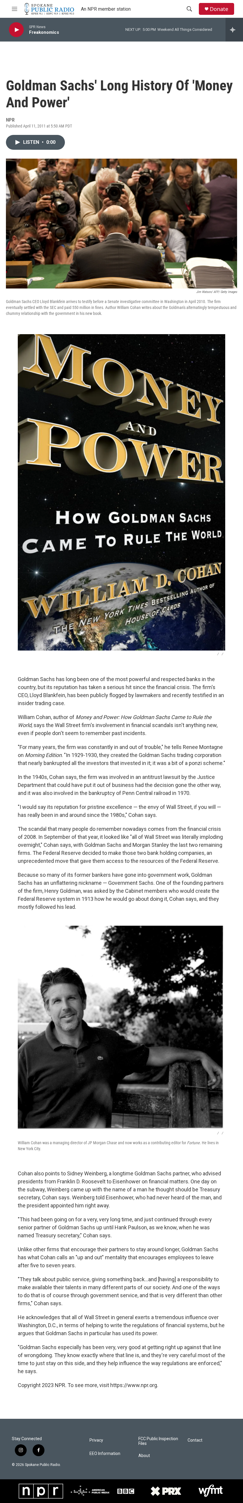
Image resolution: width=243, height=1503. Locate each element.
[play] (16, 29)
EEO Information (104, 1453)
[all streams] (234, 30)
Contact (195, 1440)
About (144, 1455)
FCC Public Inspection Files (158, 1441)
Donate (219, 9)
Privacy (96, 1440)
